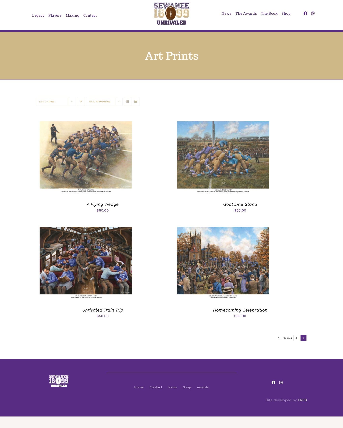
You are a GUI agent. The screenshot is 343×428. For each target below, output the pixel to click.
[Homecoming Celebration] (223, 226)
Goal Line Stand (240, 204)
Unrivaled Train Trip (102, 310)
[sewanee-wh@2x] (59, 376)
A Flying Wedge (103, 204)
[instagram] (313, 13)
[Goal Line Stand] (223, 121)
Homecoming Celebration (240, 310)
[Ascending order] (81, 102)
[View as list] (136, 102)
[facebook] (305, 13)
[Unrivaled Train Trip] (85, 226)
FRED (302, 400)
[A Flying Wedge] (85, 121)
